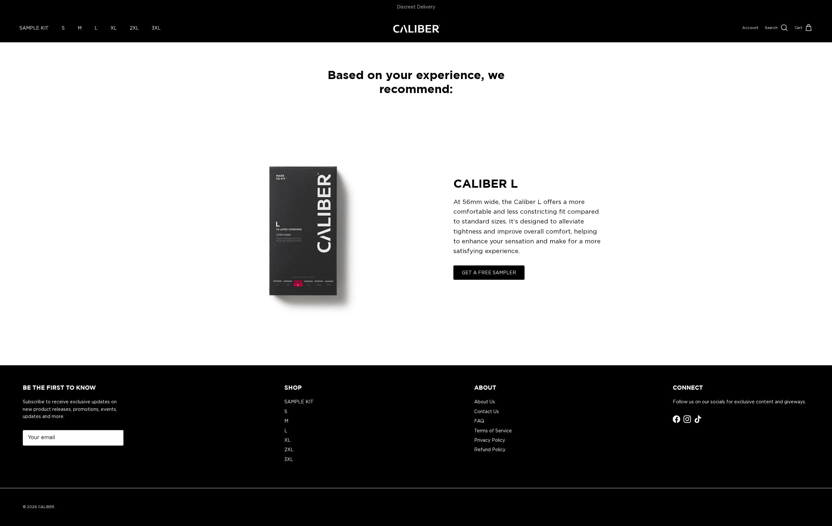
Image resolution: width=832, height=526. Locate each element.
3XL (156, 27)
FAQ (479, 421)
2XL (134, 27)
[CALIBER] (416, 28)
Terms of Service (493, 430)
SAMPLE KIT (34, 27)
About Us (484, 401)
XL (113, 27)
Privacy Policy (489, 440)
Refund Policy (489, 449)
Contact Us (486, 411)
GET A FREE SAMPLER (489, 272)
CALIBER (46, 507)
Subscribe (42, 457)
